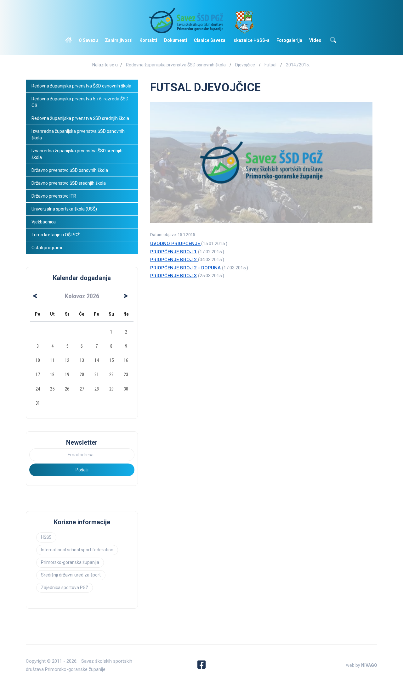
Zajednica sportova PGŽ (64, 587)
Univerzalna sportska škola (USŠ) (64, 208)
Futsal (270, 64)
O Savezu (88, 40)
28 (96, 389)
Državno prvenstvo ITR (53, 196)
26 (67, 389)
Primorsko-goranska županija (70, 562)
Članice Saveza (209, 40)
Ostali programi (47, 247)
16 (126, 360)
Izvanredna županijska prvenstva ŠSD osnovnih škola (78, 134)
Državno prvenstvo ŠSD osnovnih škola (69, 170)
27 (82, 389)
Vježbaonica (43, 221)
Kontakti (148, 40)
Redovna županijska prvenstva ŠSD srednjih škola (80, 118)
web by (361, 665)
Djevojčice (245, 64)
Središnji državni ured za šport (71, 574)
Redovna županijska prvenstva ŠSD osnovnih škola (176, 64)
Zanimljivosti (119, 40)
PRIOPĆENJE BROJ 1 (173, 252)
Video (315, 40)
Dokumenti (175, 40)
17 (38, 374)
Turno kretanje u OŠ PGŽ (55, 234)
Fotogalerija (289, 40)
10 (38, 360)
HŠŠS (46, 537)
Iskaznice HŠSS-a (251, 40)
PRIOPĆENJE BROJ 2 (174, 259)
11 (52, 360)
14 (96, 360)
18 (52, 374)
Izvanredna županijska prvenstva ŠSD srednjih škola (77, 154)
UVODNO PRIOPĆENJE (175, 243)
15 (111, 360)
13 (82, 360)
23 (126, 374)
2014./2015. (298, 64)
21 (96, 374)
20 (82, 374)
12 (67, 360)
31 (38, 403)
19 (67, 374)
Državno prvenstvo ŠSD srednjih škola (68, 183)
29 (111, 389)
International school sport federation (77, 549)
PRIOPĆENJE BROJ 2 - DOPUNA (185, 268)
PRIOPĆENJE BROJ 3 (173, 275)
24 (38, 389)
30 (126, 389)
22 (111, 374)
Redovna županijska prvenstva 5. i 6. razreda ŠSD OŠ (80, 102)
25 (52, 389)
